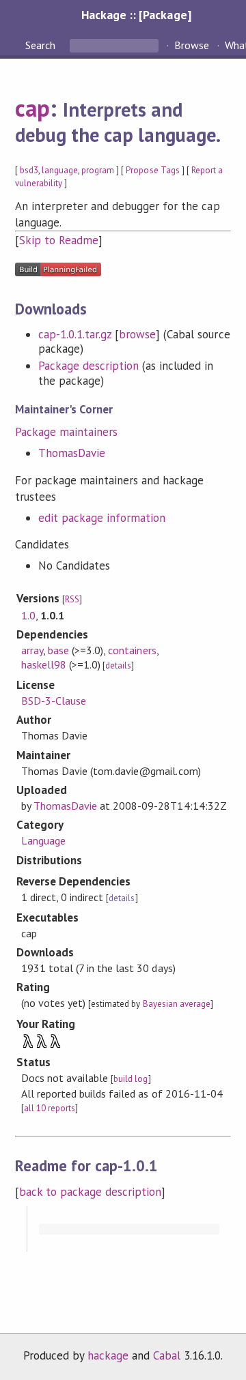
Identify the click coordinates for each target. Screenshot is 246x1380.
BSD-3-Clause (53, 700)
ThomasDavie (71, 452)
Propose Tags (152, 170)
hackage (107, 1355)
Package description (88, 365)
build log (130, 1079)
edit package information (102, 517)
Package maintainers (66, 431)
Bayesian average (176, 1004)
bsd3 (29, 170)
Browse (191, 45)
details (118, 665)
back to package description (90, 1191)
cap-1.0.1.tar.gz (74, 334)
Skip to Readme (58, 240)
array (32, 650)
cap (32, 108)
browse (137, 334)
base (58, 650)
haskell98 (43, 664)
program (97, 170)
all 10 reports (49, 1108)
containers (132, 650)
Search (41, 45)
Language (43, 840)
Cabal (166, 1355)
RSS (72, 599)
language (60, 170)
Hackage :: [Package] (136, 15)
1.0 (28, 615)
